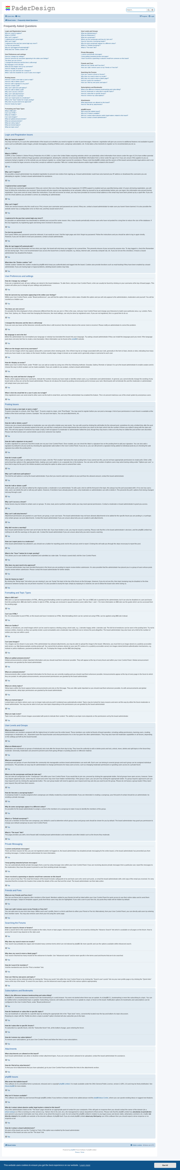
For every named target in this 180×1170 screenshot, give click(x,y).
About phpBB (9, 1086)
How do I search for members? (91, 80)
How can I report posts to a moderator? (17, 98)
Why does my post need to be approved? (18, 102)
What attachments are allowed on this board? (95, 102)
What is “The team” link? (89, 47)
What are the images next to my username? (19, 66)
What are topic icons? (12, 127)
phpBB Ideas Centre (101, 1098)
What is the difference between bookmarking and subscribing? (101, 89)
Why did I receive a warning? (14, 96)
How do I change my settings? (14, 56)
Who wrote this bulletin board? (90, 111)
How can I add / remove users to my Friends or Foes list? (99, 67)
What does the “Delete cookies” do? (16, 49)
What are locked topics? (12, 125)
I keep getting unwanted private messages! (94, 56)
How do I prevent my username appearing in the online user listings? (27, 58)
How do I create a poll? (12, 85)
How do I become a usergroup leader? (93, 41)
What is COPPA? (10, 35)
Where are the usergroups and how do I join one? (97, 39)
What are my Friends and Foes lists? (93, 65)
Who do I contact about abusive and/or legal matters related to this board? (104, 115)
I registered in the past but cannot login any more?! (21, 43)
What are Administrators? (89, 33)
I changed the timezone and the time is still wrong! (21, 62)
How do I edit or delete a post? (14, 81)
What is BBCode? (10, 111)
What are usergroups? (88, 37)
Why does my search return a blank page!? (95, 78)
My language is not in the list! (14, 64)
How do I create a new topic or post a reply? (19, 79)
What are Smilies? (10, 115)
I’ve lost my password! (12, 45)
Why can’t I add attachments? (14, 94)
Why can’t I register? (11, 37)
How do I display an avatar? (14, 68)
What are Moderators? (88, 35)
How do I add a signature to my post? (17, 83)
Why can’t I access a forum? (14, 91)
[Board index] (31, 8)
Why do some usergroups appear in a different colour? (98, 43)
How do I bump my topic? (13, 104)
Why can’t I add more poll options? (16, 87)
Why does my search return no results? (93, 76)
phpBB (74, 339)
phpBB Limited (64, 1084)
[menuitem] (17, 16)
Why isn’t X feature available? (90, 113)
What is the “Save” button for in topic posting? (19, 100)
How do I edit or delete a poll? (14, 89)
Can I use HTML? (10, 113)
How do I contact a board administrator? (94, 117)
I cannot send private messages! (91, 54)
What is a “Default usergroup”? (91, 45)
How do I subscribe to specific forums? (93, 93)
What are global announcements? (15, 119)
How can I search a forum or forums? (93, 74)
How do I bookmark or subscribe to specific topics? (97, 91)
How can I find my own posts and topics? (94, 82)
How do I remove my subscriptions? (92, 95)
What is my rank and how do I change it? (18, 70)
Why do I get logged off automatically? (17, 47)
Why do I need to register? (13, 33)
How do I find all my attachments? (92, 104)
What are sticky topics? (12, 123)
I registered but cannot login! (14, 39)
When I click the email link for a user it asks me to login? (23, 72)
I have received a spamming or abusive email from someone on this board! (105, 58)
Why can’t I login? (10, 41)
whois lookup (9, 1112)
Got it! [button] (165, 1165)
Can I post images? (11, 117)
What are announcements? (13, 121)
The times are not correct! (13, 60)
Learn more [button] (85, 1165)
